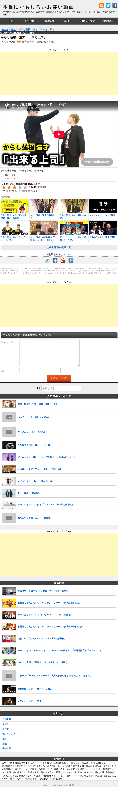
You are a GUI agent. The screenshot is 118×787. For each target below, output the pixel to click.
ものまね (6, 718)
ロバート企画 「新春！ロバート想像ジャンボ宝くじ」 (45, 662)
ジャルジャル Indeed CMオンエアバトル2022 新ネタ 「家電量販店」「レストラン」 (60, 650)
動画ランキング (88, 21)
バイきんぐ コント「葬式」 (32, 431)
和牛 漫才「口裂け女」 (29, 492)
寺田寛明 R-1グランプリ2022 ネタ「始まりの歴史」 (44, 590)
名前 (3, 370)
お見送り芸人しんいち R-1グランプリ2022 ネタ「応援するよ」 (49, 602)
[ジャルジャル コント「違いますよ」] (9, 480)
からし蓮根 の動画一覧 (59, 247)
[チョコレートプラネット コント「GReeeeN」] (9, 469)
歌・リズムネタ (10, 733)
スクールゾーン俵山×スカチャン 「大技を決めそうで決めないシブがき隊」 (55, 675)
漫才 (4, 738)
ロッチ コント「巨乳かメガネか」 (35, 417)
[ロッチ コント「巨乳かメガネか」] (9, 417)
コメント (7, 342)
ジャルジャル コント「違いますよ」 (36, 480)
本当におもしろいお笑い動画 (38, 7)
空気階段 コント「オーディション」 (36, 688)
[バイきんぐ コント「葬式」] (9, 432)
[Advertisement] (59, 73)
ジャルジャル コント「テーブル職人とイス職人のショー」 (47, 456)
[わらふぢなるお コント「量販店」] (9, 518)
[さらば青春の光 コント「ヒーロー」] (9, 445)
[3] (14, 187)
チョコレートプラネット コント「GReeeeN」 (41, 468)
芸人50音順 (29, 21)
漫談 (4, 743)
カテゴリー (68, 21)
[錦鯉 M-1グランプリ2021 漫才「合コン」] (9, 404)
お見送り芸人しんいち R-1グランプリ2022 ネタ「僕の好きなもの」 (52, 626)
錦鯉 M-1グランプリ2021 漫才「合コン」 (39, 404)
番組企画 (6, 748)
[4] (20, 187)
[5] (25, 187)
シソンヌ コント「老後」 (31, 700)
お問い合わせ (108, 21)
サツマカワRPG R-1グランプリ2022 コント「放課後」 (45, 614)
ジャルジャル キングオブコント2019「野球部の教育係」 (46, 504)
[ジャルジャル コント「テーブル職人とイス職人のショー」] (9, 457)
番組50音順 (49, 21)
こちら (94, 769)
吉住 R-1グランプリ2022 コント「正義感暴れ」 (42, 638)
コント (5, 723)
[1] (4, 187)
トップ (10, 21)
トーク (5, 728)
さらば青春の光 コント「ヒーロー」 (36, 444)
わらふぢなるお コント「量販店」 (35, 517)
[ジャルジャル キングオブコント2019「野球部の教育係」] (9, 504)
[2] (9, 187)
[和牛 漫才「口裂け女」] (9, 492)
